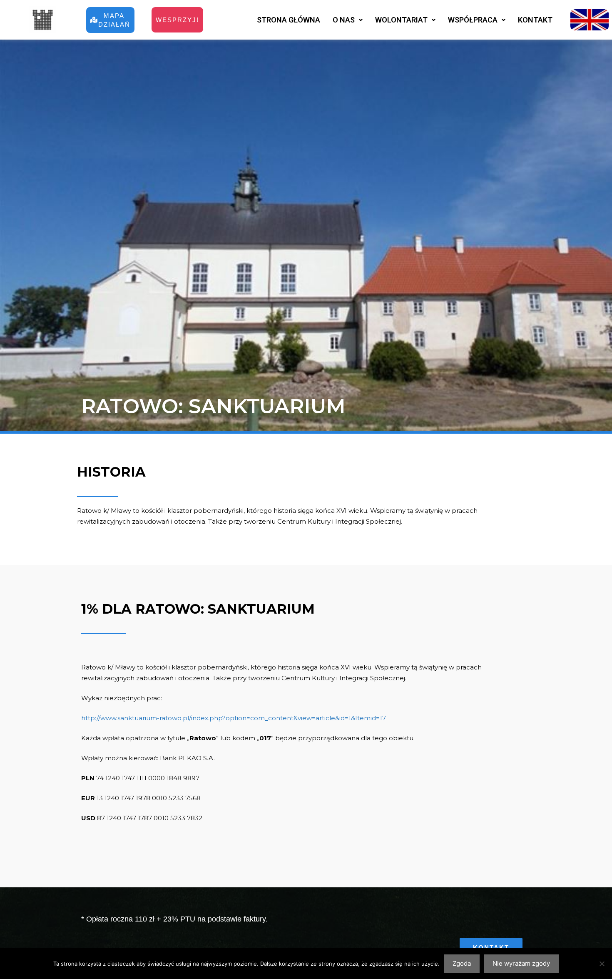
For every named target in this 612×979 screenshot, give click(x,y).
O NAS (344, 19)
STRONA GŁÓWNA (288, 19)
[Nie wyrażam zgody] (601, 963)
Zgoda (462, 963)
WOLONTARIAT (401, 19)
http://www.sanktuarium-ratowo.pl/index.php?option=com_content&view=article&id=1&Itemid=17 (233, 718)
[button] (347, 20)
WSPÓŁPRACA (473, 19)
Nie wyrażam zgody (521, 963)
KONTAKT (535, 19)
